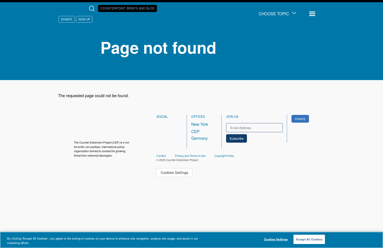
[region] (191, 240)
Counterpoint (127, 8)
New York (199, 124)
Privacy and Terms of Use (190, 155)
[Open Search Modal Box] (93, 9)
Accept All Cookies (309, 239)
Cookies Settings (174, 172)
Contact (161, 155)
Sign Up (84, 19)
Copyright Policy (224, 155)
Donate (66, 19)
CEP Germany (199, 134)
